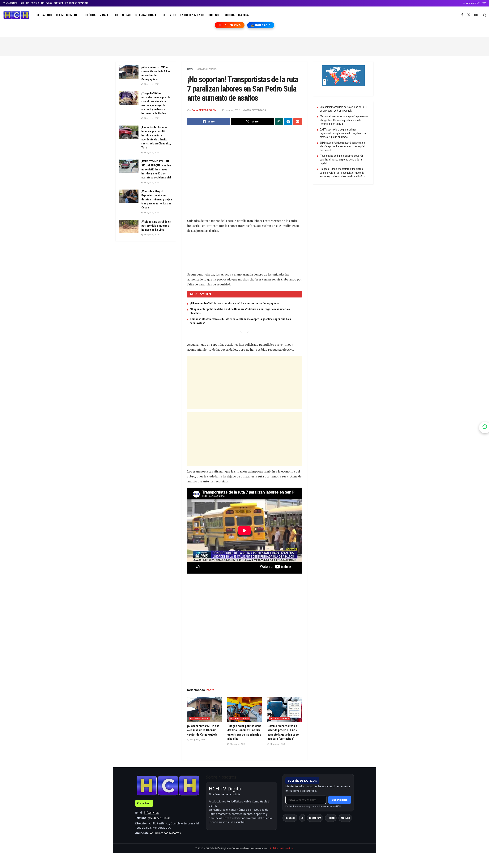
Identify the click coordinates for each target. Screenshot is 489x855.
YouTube (345, 817)
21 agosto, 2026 (237, 744)
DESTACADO (44, 15)
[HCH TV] (168, 785)
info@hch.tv (151, 812)
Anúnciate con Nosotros (165, 833)
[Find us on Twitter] (468, 15)
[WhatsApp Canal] (485, 427)
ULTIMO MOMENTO (67, 15)
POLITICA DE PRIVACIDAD (76, 3)
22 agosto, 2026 (197, 739)
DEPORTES (169, 15)
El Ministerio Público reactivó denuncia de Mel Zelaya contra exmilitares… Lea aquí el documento (342, 146)
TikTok (330, 817)
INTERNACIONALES (146, 15)
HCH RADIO (46, 3)
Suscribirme (339, 800)
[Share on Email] (297, 121)
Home (190, 69)
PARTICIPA (58, 3)
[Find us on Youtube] (476, 15)
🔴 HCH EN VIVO (230, 25)
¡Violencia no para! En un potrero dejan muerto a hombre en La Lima (156, 225)
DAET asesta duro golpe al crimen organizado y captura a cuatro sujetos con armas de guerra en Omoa (343, 133)
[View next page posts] (248, 331)
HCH (22, 3)
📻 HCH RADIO (260, 25)
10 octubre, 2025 (231, 110)
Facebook (290, 817)
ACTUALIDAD (123, 15)
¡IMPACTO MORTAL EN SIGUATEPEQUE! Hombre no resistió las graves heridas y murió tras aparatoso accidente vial (156, 169)
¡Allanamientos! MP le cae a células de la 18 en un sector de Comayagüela (234, 303)
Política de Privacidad (282, 848)
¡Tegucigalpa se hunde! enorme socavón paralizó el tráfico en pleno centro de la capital (342, 159)
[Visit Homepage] (16, 15)
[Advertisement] (244, 45)
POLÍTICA (90, 15)
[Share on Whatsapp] (279, 121)
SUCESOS (214, 15)
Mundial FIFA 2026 (237, 15)
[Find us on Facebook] (462, 15)
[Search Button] (484, 15)
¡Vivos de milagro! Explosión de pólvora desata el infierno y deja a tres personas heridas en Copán (156, 199)
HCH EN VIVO (32, 3)
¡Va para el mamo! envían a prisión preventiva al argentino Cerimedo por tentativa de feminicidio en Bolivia (344, 120)
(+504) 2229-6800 (159, 818)
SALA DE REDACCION (204, 110)
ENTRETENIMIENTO (192, 15)
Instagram (315, 817)
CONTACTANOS (10, 3)
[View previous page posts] (241, 331)
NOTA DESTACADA (206, 69)
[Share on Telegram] (288, 121)
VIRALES (105, 15)
